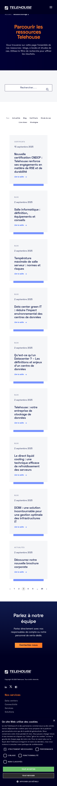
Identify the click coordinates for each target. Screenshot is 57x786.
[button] (28, 781)
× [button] (54, 721)
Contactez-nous (28, 645)
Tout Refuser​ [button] (28, 775)
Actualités (16, 118)
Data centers (11, 701)
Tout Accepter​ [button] (28, 769)
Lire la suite (19, 177)
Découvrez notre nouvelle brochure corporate (26, 564)
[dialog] (28, 752)
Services (9, 708)
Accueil (8, 14)
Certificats (34, 118)
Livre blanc (23, 122)
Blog (25, 118)
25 (42, 589)
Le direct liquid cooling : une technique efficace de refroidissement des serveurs (27, 463)
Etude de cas (46, 118)
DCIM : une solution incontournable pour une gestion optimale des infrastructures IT (28, 515)
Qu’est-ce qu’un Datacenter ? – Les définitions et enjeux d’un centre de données (28, 362)
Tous (7, 118)
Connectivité (11, 705)
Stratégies (34, 122)
